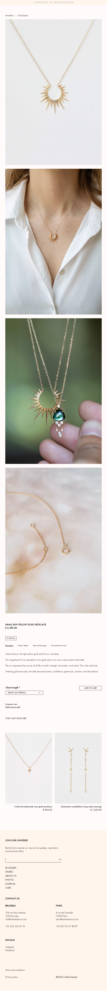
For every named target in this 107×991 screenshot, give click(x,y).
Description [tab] (9, 645)
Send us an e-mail (12, 707)
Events (9, 879)
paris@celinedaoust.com (67, 919)
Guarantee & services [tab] (58, 645)
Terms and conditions (15, 970)
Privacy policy (11, 977)
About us (10, 875)
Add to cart (90, 688)
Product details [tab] (23, 645)
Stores (9, 871)
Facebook (9, 950)
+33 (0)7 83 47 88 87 (67, 926)
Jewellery (9, 15)
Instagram (9, 947)
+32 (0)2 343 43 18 (15, 926)
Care (8, 887)
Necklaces (23, 15)
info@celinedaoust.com (16, 919)
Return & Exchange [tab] (39, 645)
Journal (10, 883)
